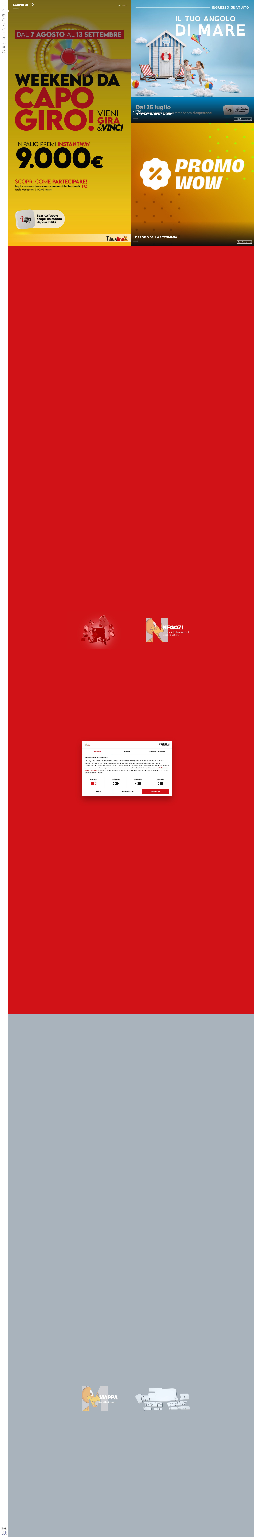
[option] (69, 123)
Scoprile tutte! (243, 242)
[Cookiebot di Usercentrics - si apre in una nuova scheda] (160, 744)
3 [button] (123, 5)
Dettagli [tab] (127, 751)
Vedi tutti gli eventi (241, 119)
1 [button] (119, 5)
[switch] (116, 783)
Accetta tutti (155, 791)
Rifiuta (98, 791)
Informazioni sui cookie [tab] (157, 751)
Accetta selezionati (127, 791)
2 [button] (121, 5)
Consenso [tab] (97, 751)
